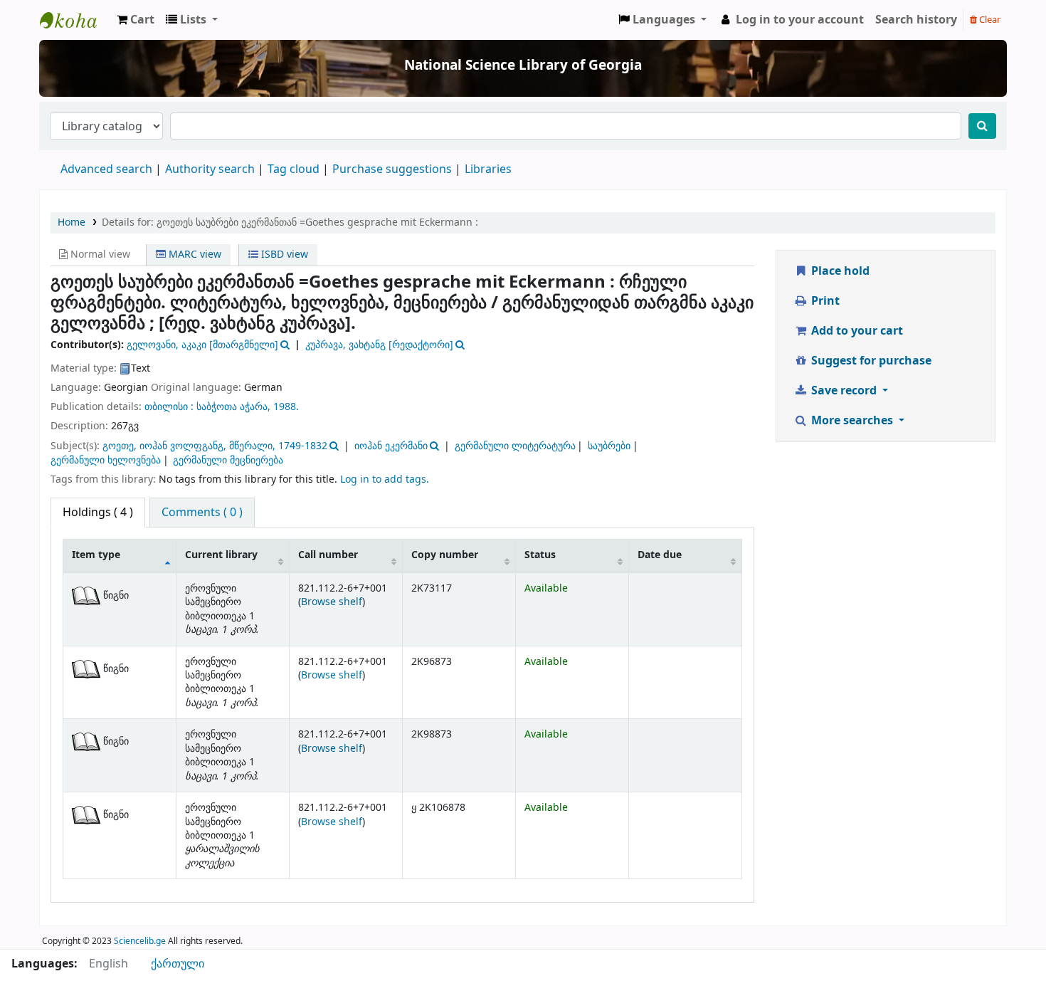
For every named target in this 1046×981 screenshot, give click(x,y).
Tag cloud (293, 169)
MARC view (193, 254)
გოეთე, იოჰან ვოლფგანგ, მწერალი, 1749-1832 (214, 446)
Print (824, 301)
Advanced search (106, 169)
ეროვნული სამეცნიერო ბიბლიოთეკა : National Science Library (75, 20)
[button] (135, 20)
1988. (286, 406)
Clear (988, 19)
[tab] (202, 513)
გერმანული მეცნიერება (228, 460)
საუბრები (609, 446)
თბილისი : (170, 406)
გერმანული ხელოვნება (106, 460)
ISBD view (283, 254)
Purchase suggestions (392, 169)
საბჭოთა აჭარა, (233, 406)
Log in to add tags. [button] (384, 479)
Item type (96, 554)
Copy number (444, 554)
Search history (916, 19)
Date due (660, 554)
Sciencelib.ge (140, 941)
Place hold (839, 271)
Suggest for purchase (869, 360)
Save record (843, 390)
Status (540, 554)
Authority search (210, 169)
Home (71, 222)
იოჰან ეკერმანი (391, 446)
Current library (221, 554)
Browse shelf (331, 601)
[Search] (982, 126)
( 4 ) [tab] (98, 512)
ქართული (177, 963)
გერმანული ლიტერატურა (515, 446)
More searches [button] (852, 420)
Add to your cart (855, 331)
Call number (328, 554)
